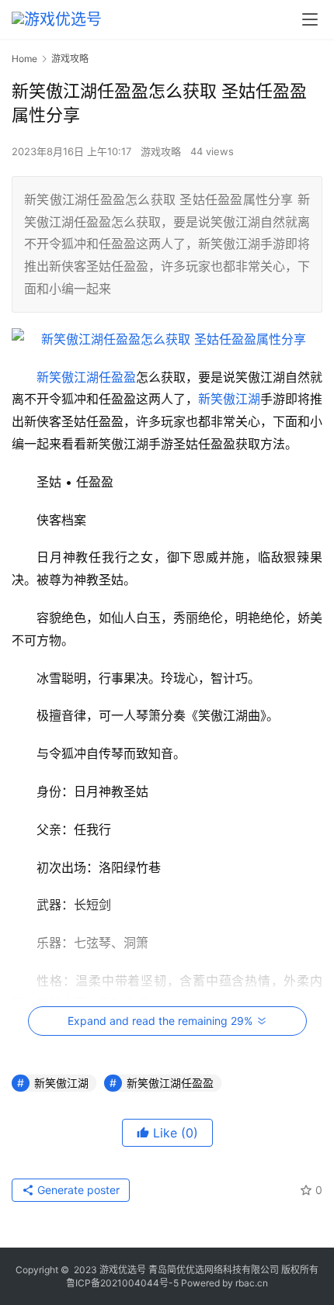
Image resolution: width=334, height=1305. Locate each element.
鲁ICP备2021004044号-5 (122, 1283)
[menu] (310, 19)
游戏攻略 (161, 151)
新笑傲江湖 (229, 399)
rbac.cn (251, 1283)
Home (24, 58)
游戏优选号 (122, 1270)
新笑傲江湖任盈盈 (86, 377)
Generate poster (77, 1189)
